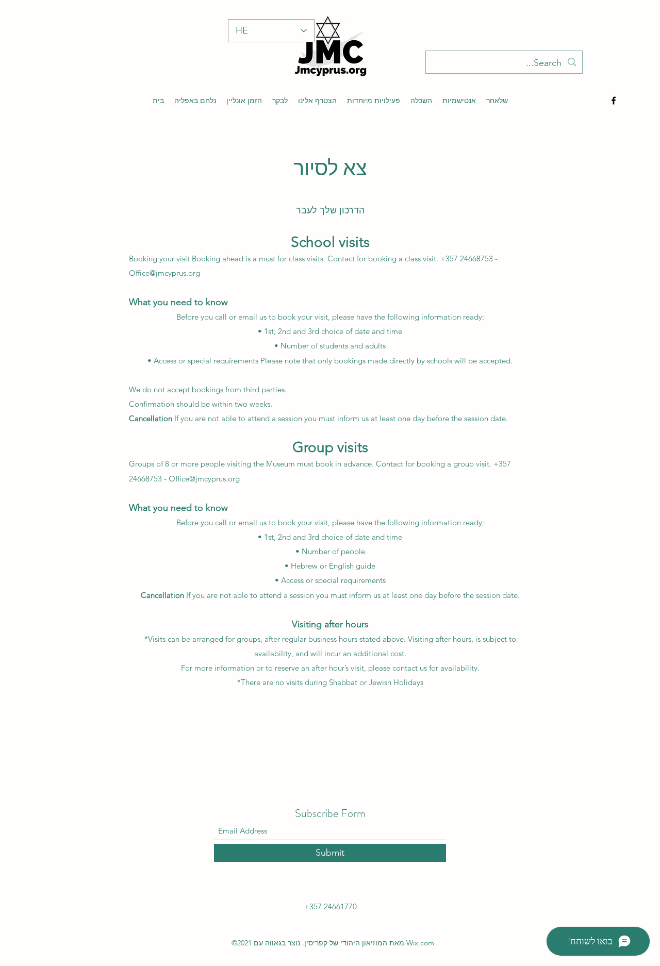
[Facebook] (613, 100)
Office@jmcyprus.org (164, 273)
